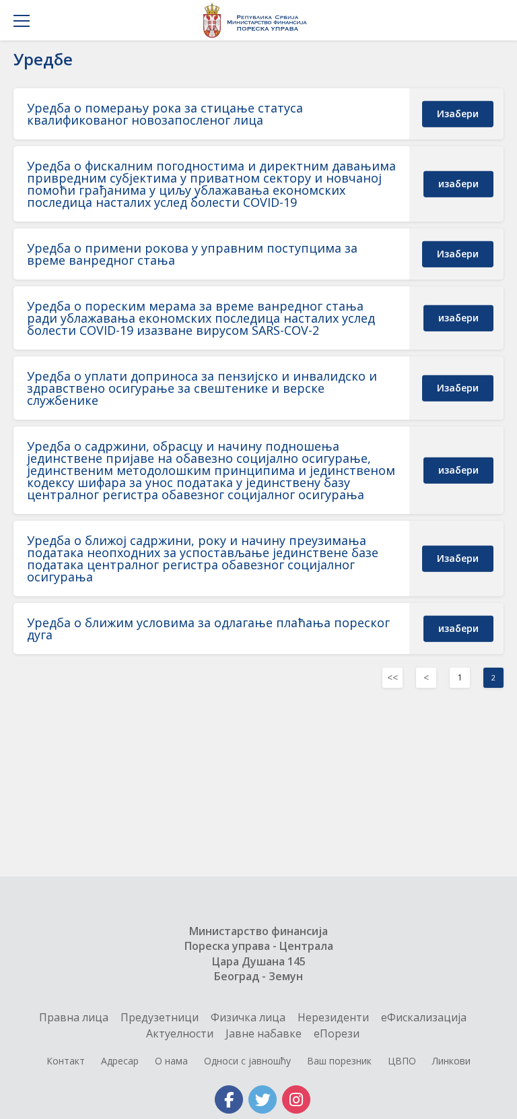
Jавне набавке (264, 1033)
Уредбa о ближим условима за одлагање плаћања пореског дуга (208, 628)
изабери (458, 113)
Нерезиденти (333, 1017)
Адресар (120, 1060)
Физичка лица (248, 1017)
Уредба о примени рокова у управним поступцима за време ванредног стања (192, 254)
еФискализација (424, 1017)
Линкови (451, 1060)
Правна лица (73, 1017)
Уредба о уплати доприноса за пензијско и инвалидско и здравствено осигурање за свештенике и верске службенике (202, 388)
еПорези (336, 1033)
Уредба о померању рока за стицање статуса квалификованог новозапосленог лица (165, 114)
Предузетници (159, 1017)
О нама (171, 1060)
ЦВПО (402, 1060)
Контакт (65, 1060)
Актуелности (179, 1033)
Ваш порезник (339, 1060)
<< (392, 677)
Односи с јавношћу (247, 1060)
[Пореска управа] (258, 20)
